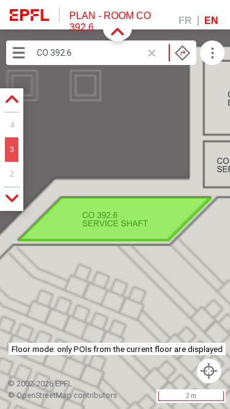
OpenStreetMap (44, 395)
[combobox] (113, 52)
